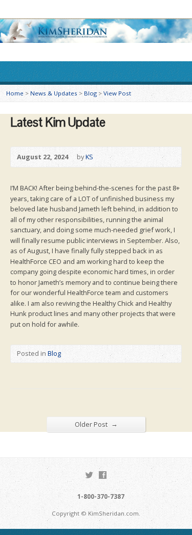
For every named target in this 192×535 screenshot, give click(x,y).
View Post (117, 93)
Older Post (96, 424)
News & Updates (53, 93)
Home (15, 93)
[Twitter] (89, 475)
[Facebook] (102, 475)
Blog (90, 93)
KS (89, 156)
